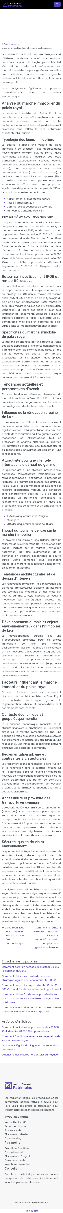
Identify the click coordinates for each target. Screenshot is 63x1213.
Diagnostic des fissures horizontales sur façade (30, 1054)
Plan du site (31, 1211)
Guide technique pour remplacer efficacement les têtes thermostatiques (15, 935)
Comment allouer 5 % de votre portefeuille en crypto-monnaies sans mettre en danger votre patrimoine (30, 998)
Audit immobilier (12, 44)
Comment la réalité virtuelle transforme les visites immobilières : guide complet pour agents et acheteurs (46, 937)
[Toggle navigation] (57, 4)
